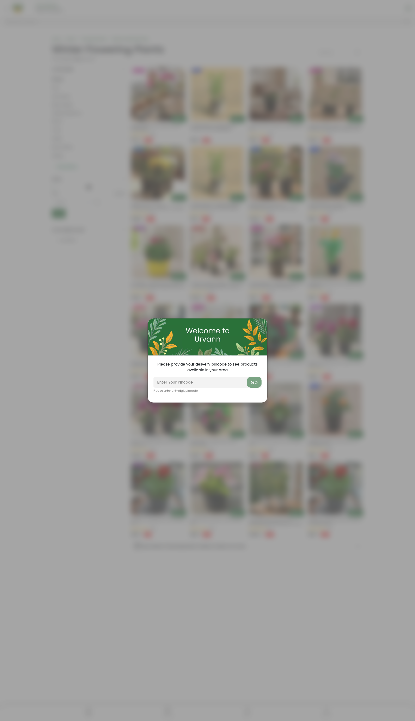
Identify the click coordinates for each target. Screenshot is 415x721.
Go (254, 382)
